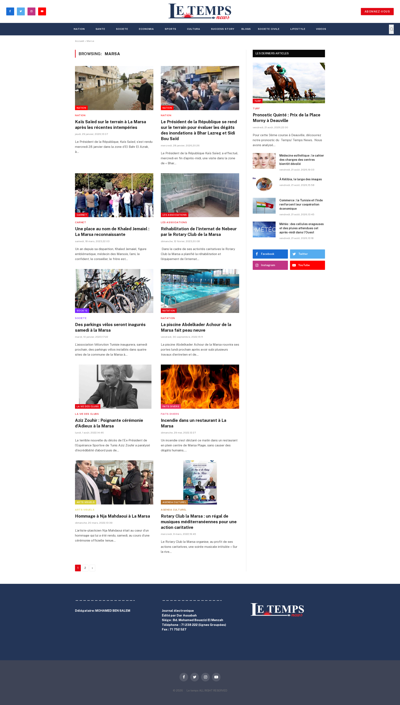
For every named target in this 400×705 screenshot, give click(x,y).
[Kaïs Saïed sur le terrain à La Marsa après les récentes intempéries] (114, 88)
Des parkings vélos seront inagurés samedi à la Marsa (110, 327)
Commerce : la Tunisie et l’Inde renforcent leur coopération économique (301, 204)
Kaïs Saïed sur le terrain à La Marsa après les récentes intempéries (110, 124)
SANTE (100, 28)
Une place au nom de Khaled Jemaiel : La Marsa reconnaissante (112, 231)
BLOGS (246, 28)
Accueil (79, 41)
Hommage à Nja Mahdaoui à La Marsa (112, 516)
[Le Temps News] (199, 11)
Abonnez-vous (377, 11)
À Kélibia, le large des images (300, 179)
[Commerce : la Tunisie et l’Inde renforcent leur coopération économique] (264, 206)
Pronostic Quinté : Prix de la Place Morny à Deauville (286, 117)
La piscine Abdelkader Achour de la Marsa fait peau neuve (196, 327)
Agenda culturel (174, 502)
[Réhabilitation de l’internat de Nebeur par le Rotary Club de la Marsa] (200, 195)
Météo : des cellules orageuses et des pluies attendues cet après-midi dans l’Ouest (301, 228)
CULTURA (193, 28)
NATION (79, 28)
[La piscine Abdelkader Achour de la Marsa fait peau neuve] (200, 291)
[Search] (391, 29)
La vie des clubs (88, 406)
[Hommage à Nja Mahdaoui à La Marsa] (114, 482)
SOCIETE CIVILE (268, 28)
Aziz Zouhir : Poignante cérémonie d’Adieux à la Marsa (109, 423)
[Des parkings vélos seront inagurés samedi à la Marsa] (114, 291)
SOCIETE (122, 28)
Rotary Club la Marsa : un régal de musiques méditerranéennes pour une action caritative (199, 522)
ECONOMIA (146, 28)
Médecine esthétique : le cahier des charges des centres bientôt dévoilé (301, 160)
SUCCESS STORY (222, 28)
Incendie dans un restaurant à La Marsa (193, 423)
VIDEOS (321, 28)
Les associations (174, 215)
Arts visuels (86, 502)
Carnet (82, 215)
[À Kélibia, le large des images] (264, 185)
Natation (168, 310)
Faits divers (170, 406)
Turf (257, 101)
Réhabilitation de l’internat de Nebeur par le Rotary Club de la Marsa (199, 231)
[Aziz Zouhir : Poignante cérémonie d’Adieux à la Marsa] (114, 387)
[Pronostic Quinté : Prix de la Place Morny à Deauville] (289, 83)
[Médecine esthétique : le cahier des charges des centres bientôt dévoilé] (264, 161)
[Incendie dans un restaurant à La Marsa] (200, 387)
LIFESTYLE (297, 28)
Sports (170, 28)
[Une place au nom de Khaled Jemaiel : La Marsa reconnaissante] (114, 195)
